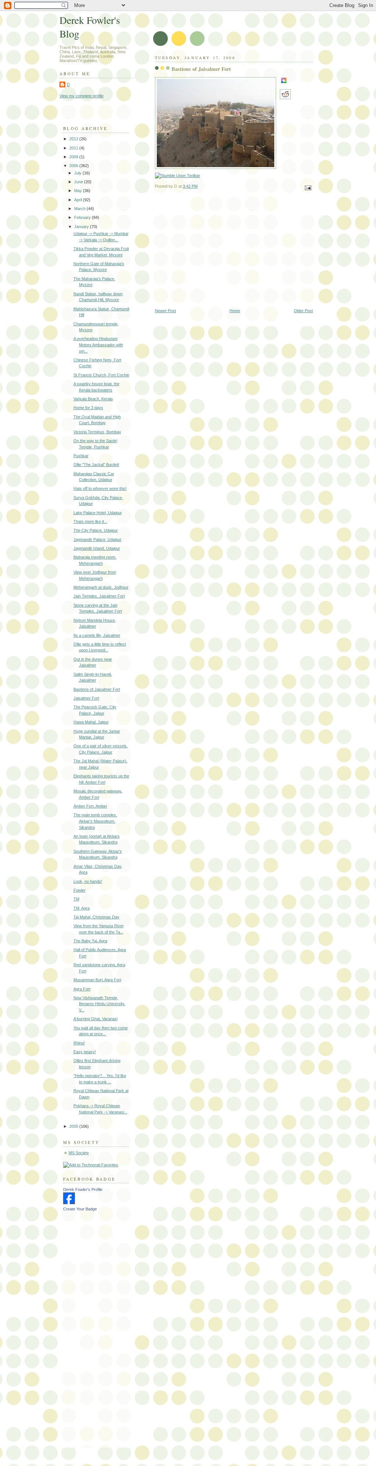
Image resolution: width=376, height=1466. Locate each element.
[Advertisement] (234, 253)
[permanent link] (177, 175)
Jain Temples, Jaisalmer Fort (99, 596)
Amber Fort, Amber (90, 806)
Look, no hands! (87, 881)
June (79, 182)
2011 (74, 148)
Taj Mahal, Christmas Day (96, 917)
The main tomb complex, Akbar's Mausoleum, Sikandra (95, 821)
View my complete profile (81, 96)
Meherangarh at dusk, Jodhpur (101, 587)
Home (234, 310)
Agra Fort (81, 989)
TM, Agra (81, 908)
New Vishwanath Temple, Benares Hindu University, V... (99, 1004)
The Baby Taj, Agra (90, 941)
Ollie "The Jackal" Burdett (96, 464)
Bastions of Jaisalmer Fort (201, 69)
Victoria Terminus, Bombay (97, 432)
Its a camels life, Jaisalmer (96, 635)
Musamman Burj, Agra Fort (97, 980)
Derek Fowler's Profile (82, 1189)
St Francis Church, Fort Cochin (101, 375)
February (83, 217)
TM (76, 899)
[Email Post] (307, 187)
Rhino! (79, 1043)
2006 (74, 165)
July (78, 173)
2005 (74, 1126)
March (80, 208)
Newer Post (165, 310)
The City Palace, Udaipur (95, 530)
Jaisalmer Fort (86, 698)
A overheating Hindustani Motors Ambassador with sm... (98, 344)
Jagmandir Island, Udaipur (96, 548)
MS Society (79, 1153)
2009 (74, 157)
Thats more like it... (90, 521)
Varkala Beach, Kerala (93, 399)
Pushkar (80, 456)
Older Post (303, 310)
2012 (74, 139)
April (78, 200)
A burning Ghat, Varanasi (95, 1019)
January (82, 226)
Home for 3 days (88, 407)
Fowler (79, 890)
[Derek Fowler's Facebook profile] (69, 1202)
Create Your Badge (80, 1209)
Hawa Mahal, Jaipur (91, 722)
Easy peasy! (84, 1052)
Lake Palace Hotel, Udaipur (97, 512)
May (78, 190)
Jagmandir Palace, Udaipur (97, 539)
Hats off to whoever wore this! (100, 488)
